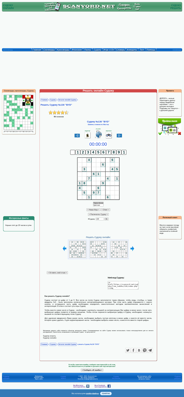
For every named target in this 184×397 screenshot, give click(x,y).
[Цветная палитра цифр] (98, 205)
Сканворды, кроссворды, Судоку (19, 91)
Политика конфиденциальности (88, 379)
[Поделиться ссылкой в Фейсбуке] (133, 350)
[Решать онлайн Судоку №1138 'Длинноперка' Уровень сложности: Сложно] (77, 258)
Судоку (53, 100)
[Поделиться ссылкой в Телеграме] (150, 350)
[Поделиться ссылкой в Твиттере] (127, 350)
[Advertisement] (92, 29)
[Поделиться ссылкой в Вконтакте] (139, 350)
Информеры (39, 376)
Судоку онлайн (49, 338)
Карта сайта (39, 379)
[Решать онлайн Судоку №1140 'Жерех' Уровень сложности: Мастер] (119, 258)
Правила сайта (39, 377)
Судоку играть (49, 336)
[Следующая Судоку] (119, 137)
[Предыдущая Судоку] (77, 137)
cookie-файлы (92, 393)
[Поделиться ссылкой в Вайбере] (144, 350)
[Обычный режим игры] (98, 138)
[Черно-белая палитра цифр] (98, 203)
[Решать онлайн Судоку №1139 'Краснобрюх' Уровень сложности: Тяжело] (98, 258)
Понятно (106, 393)
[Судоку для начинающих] (109, 138)
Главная (44, 100)
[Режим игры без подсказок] (87, 138)
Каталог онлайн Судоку (67, 100)
